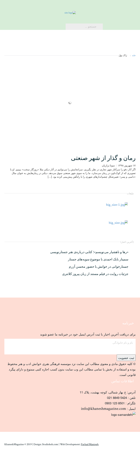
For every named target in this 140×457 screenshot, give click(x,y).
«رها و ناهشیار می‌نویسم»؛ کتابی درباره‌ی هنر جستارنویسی (89, 252)
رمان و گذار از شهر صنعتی (103, 158)
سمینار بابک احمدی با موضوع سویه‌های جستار (98, 259)
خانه (134, 55)
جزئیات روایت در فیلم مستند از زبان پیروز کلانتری (95, 274)
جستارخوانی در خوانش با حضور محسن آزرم (98, 267)
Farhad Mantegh (90, 444)
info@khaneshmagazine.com (103, 408)
